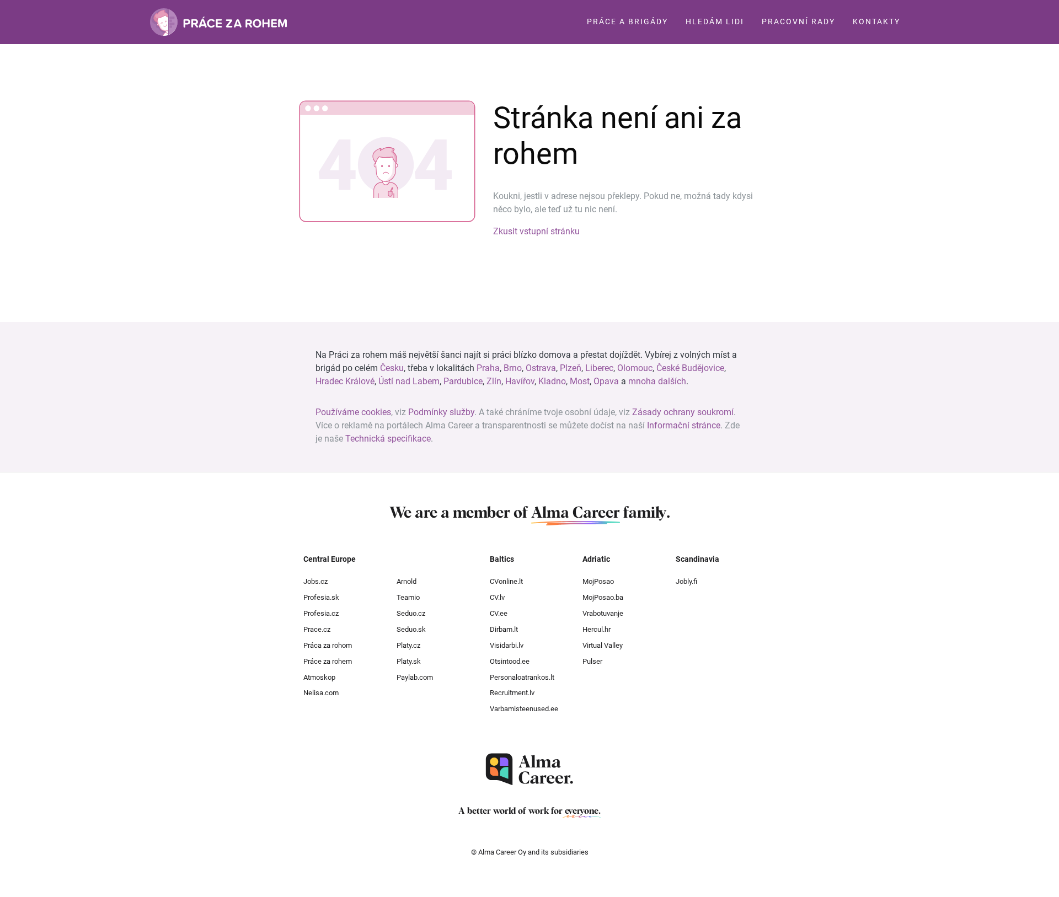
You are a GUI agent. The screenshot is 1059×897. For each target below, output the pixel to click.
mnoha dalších (657, 381)
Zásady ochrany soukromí (683, 412)
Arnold (406, 581)
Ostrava (541, 368)
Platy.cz (408, 645)
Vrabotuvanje (602, 613)
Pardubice (463, 381)
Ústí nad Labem (409, 381)
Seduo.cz (411, 613)
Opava (606, 381)
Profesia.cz (321, 613)
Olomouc (634, 368)
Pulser (592, 661)
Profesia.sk (321, 597)
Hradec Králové (345, 381)
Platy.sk (409, 661)
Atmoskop (319, 677)
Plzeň (570, 368)
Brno (513, 368)
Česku (392, 368)
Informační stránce (683, 425)
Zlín (493, 381)
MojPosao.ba (602, 597)
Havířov (519, 381)
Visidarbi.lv (506, 645)
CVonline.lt (506, 581)
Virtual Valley (602, 645)
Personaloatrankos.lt (522, 677)
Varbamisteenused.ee (524, 709)
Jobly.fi (686, 581)
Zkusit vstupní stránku (536, 231)
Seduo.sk (411, 629)
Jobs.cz (315, 581)
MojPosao (598, 581)
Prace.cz (316, 629)
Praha (488, 368)
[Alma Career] (529, 769)
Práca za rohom (327, 645)
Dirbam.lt (504, 629)
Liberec (599, 368)
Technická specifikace (388, 438)
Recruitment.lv (512, 693)
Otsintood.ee (510, 661)
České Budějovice (690, 368)
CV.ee (498, 613)
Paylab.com (415, 677)
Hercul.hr (596, 629)
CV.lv (497, 597)
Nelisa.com (321, 693)
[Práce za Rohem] (218, 22)
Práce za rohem (327, 661)
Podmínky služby (441, 412)
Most (580, 381)
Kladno (552, 381)
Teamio (408, 597)
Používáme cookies (353, 412)
